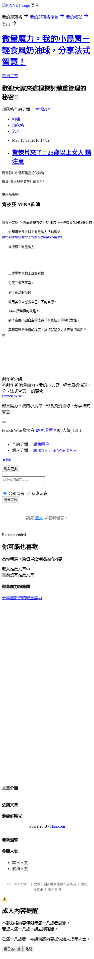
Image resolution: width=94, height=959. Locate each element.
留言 (53, 430)
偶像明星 (41, 444)
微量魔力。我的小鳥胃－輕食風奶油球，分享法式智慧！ (46, 50)
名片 (16, 131)
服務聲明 (54, 889)
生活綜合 (43, 109)
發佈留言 (10, 499)
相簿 (16, 119)
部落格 (18, 125)
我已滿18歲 (12, 949)
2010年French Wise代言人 (55, 450)
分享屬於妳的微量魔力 (22, 598)
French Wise (12, 396)
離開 (29, 949)
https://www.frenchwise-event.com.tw (32, 237)
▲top (6, 459)
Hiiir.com (57, 826)
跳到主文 (10, 76)
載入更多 (10, 469)
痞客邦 (42, 430)
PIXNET (23, 884)
